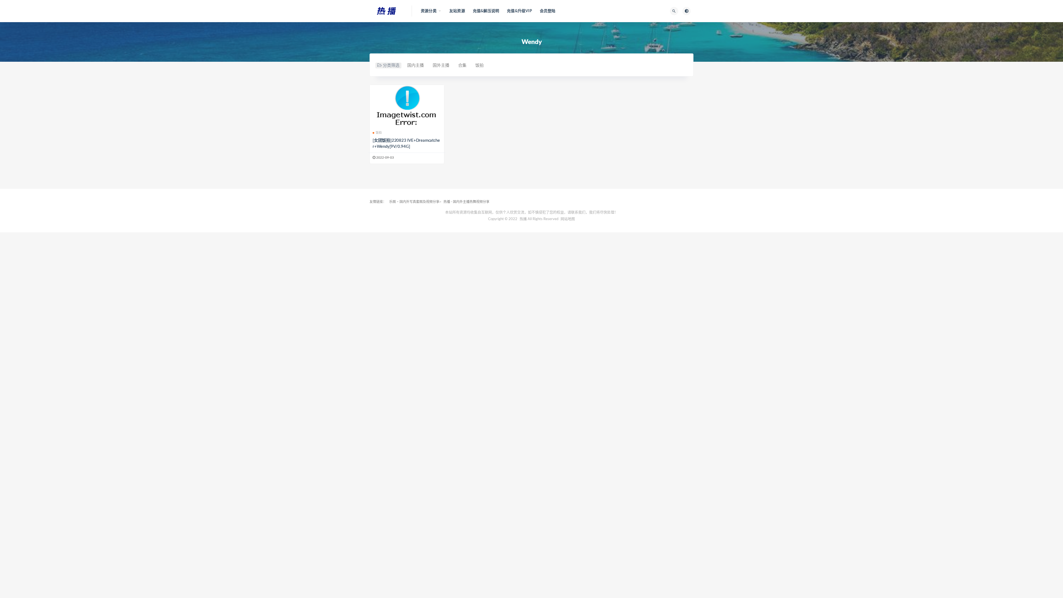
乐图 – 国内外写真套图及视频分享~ (415, 201)
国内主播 (415, 65)
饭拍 (479, 65)
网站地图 (568, 219)
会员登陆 (548, 11)
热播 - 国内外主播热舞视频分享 (466, 201)
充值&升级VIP (519, 11)
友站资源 (457, 11)
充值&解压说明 (486, 11)
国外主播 (441, 65)
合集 (462, 65)
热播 (523, 219)
